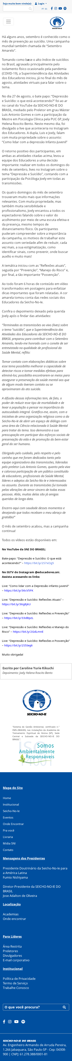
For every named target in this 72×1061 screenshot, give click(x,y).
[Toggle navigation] (8, 21)
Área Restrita (12, 946)
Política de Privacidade (19, 979)
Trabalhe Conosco (16, 988)
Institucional (11, 804)
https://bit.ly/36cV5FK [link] (18, 590)
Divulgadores (12, 955)
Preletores (10, 951)
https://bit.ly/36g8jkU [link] (16, 604)
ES (46, 8)
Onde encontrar (14, 919)
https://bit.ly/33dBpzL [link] (18, 618)
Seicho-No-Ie (11, 811)
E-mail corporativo (16, 960)
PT (43, 8)
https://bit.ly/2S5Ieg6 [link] (18, 645)
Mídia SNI (9, 843)
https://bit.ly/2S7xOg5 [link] (39, 563)
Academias (11, 914)
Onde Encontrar (13, 824)
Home (7, 798)
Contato (8, 850)
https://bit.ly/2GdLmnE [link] (28, 631)
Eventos (8, 817)
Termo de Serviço (15, 983)
